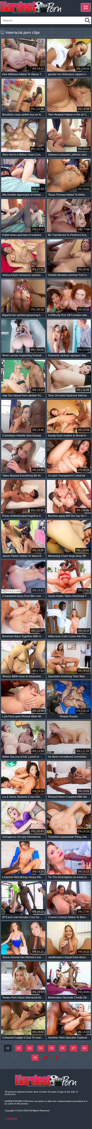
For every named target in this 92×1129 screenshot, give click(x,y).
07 (73, 1048)
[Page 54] (57, 1057)
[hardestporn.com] (31, 7)
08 (84, 1048)
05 (51, 1048)
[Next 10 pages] (46, 1057)
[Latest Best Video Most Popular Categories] (86, 7)
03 (29, 1048)
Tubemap (11, 1118)
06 (62, 1048)
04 (40, 1048)
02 (18, 1048)
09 (35, 1057)
